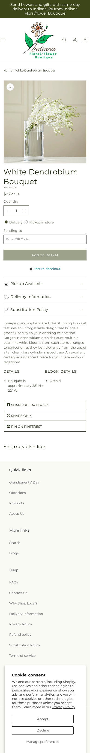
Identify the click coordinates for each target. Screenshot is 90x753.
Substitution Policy (24, 645)
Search (14, 543)
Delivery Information (26, 614)
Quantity (10, 201)
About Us (16, 513)
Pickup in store (41, 222)
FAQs (13, 582)
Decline (43, 730)
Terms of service (22, 656)
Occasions (17, 493)
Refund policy (20, 634)
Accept (42, 719)
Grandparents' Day (24, 482)
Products (16, 503)
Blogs (14, 553)
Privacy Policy (63, 707)
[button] (65, 40)
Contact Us (18, 593)
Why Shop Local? (23, 603)
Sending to (19, 230)
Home (7, 70)
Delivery (16, 222)
